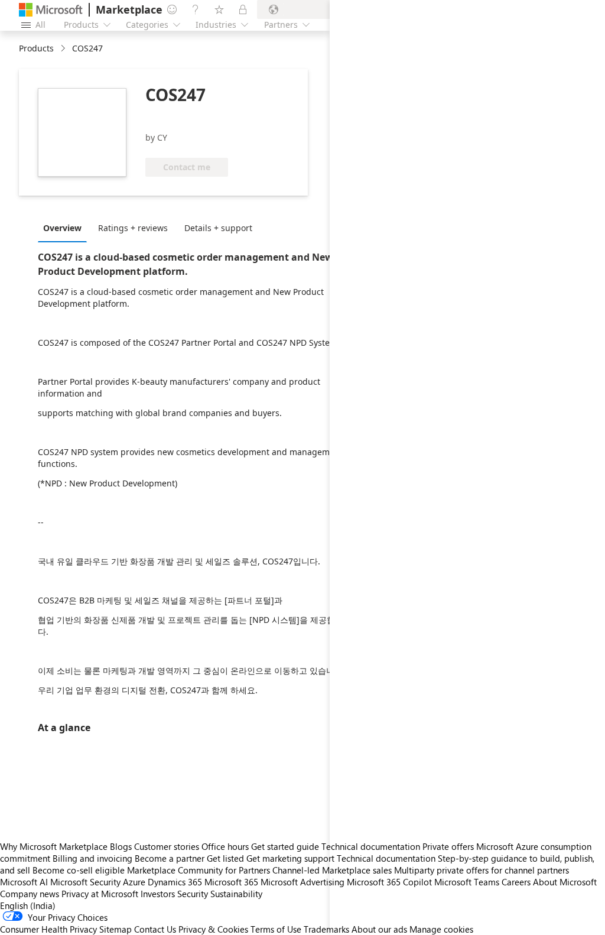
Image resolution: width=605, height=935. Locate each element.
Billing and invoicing (92, 858)
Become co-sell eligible (78, 870)
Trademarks (326, 929)
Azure (134, 882)
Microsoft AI (24, 882)
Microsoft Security (85, 882)
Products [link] (36, 48)
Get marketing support (290, 858)
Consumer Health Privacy (48, 929)
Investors (158, 894)
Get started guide (285, 846)
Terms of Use (276, 929)
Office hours (225, 846)
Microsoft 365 (231, 882)
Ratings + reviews (133, 227)
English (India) (28, 905)
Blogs (121, 846)
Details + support (218, 227)
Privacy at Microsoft (99, 894)
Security (192, 894)
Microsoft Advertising (302, 882)
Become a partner (169, 858)
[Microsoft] (51, 10)
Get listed (225, 858)
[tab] (65, 228)
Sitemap (115, 929)
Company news (29, 894)
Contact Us (155, 929)
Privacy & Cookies (213, 929)
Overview (62, 227)
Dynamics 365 (175, 882)
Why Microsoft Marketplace (54, 846)
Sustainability (236, 894)
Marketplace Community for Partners (198, 870)
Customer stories (166, 846)
